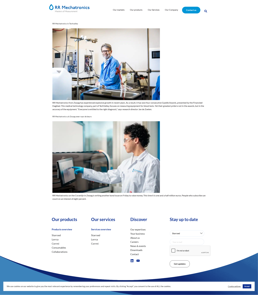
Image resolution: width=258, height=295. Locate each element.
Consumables (59, 247)
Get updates (180, 264)
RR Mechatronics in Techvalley (65, 23)
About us (135, 237)
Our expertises (138, 229)
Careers (134, 241)
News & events (138, 246)
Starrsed (56, 235)
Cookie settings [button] (234, 286)
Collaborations (59, 251)
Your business (137, 233)
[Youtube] (138, 260)
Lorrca (55, 239)
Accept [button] (247, 286)
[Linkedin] (132, 260)
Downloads (136, 250)
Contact (134, 254)
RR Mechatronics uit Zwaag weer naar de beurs (72, 116)
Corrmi (55, 243)
